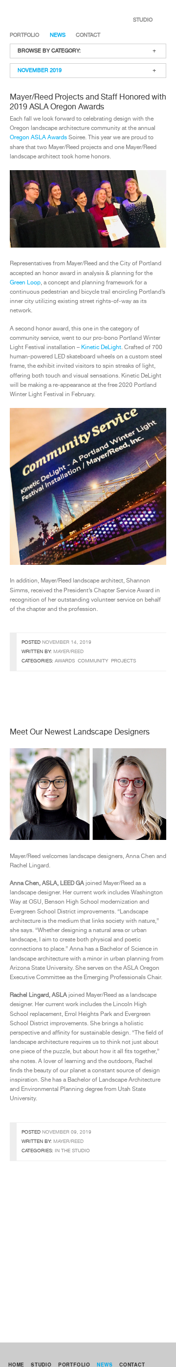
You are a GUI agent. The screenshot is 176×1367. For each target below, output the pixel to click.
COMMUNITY (93, 660)
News (58, 35)
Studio (143, 20)
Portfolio (24, 35)
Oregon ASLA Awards (38, 138)
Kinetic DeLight (101, 348)
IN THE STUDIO (72, 1150)
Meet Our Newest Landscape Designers (80, 732)
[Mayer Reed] (43, 19)
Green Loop (25, 283)
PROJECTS (123, 660)
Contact (88, 35)
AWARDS (65, 660)
